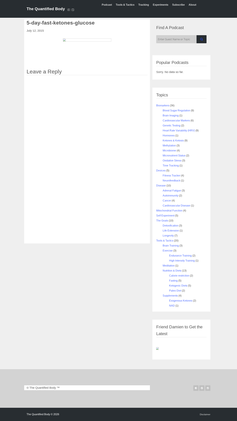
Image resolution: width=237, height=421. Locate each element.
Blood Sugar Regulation (176, 110)
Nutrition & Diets (172, 270)
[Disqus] (87, 117)
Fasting (173, 280)
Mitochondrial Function (169, 210)
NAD (172, 305)
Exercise (168, 250)
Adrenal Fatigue (172, 190)
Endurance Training (180, 255)
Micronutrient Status (174, 155)
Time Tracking (171, 165)
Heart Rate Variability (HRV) (179, 130)
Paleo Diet (175, 290)
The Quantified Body (46, 9)
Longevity (168, 235)
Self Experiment (165, 215)
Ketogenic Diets (178, 285)
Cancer (167, 200)
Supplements (170, 295)
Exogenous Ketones (180, 300)
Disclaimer (205, 414)
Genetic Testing (171, 125)
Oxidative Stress (172, 160)
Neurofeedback (171, 180)
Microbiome (169, 150)
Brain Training (171, 245)
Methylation (169, 145)
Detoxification (170, 225)
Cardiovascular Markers (176, 120)
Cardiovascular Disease (176, 205)
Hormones (169, 135)
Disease (161, 185)
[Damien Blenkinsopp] (157, 348)
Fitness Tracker (171, 175)
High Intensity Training (182, 260)
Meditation (169, 265)
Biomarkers (162, 105)
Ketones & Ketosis (173, 140)
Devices (161, 170)
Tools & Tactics (164, 240)
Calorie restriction (179, 275)
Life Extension (171, 230)
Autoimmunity (170, 195)
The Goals (162, 220)
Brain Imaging (171, 115)
